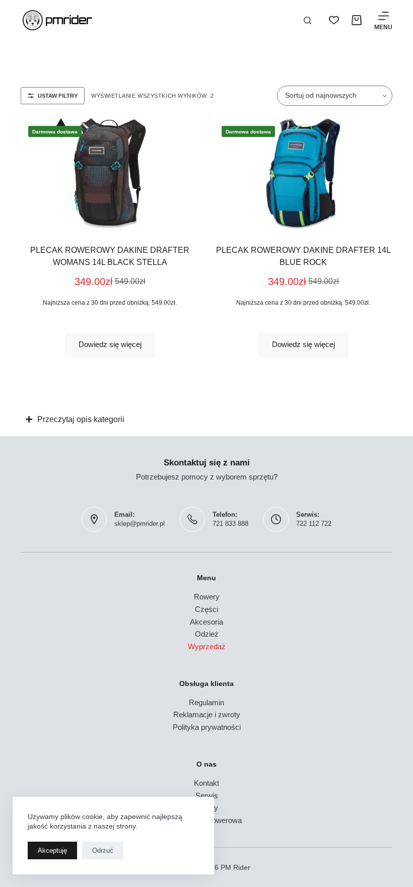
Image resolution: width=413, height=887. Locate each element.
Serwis (206, 795)
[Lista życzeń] (334, 20)
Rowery (207, 596)
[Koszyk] (357, 20)
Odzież (207, 634)
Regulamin (206, 702)
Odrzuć (102, 850)
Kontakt (206, 783)
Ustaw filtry (58, 96)
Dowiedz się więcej (110, 344)
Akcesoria (206, 622)
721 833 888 (230, 523)
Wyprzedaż (207, 646)
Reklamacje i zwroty (206, 714)
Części (206, 609)
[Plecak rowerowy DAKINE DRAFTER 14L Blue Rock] (303, 173)
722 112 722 (313, 523)
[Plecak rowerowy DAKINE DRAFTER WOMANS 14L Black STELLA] (110, 173)
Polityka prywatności (207, 727)
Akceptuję (52, 850)
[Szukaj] (307, 20)
